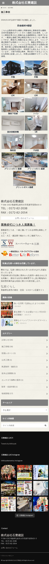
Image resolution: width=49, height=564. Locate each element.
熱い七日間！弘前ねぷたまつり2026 (29, 304)
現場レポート (9, 353)
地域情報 (7, 393)
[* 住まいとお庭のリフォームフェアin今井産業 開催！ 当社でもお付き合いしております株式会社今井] (8, 504)
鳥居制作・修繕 (9, 366)
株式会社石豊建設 (24, 2)
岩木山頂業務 (9, 373)
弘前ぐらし (8, 286)
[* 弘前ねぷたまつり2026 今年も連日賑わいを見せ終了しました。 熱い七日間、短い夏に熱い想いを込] (8, 472)
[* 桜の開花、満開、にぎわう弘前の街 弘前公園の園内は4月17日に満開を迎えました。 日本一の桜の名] (8, 488)
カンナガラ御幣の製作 (12, 380)
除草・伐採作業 (9, 387)
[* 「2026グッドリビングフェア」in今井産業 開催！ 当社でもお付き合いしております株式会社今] (24, 488)
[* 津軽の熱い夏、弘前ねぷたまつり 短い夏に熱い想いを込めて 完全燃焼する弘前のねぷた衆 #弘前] (40, 504)
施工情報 (7, 346)
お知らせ (7, 340)
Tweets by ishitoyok (8, 444)
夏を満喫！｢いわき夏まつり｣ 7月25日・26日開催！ (31, 313)
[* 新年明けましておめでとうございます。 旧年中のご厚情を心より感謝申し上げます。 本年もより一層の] (40, 488)
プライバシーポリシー (8, 555)
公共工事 (7, 360)
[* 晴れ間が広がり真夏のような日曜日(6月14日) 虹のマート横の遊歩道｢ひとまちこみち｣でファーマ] (40, 472)
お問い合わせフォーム (9, 548)
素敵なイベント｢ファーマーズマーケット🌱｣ (30, 321)
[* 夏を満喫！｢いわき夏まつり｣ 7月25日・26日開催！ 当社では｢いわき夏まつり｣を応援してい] (24, 472)
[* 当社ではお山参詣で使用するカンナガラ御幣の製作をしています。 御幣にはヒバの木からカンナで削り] (24, 504)
